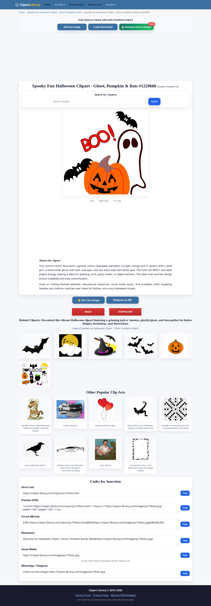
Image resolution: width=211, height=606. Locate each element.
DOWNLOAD (125, 311)
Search (154, 101)
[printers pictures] (70, 409)
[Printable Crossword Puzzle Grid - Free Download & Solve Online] (176, 409)
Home (47, 4)
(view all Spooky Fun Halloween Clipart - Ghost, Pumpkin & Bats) (106, 328)
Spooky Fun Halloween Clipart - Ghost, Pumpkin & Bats (54, 12)
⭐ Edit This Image (88, 300)
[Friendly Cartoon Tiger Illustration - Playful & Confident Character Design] (35, 409)
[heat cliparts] (105, 449)
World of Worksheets (123, 595)
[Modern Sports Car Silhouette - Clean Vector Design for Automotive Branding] (70, 449)
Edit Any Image (72, 26)
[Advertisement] (105, 56)
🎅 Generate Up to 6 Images (137, 26)
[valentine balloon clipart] (105, 409)
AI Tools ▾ (60, 4)
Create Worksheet (103, 26)
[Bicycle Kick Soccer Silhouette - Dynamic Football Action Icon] (140, 409)
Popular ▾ (111, 4)
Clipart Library (98, 590)
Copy (185, 493)
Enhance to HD (122, 300)
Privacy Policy (76, 4)
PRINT (88, 311)
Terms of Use (94, 4)
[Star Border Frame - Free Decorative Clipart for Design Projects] (140, 449)
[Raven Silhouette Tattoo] (35, 449)
